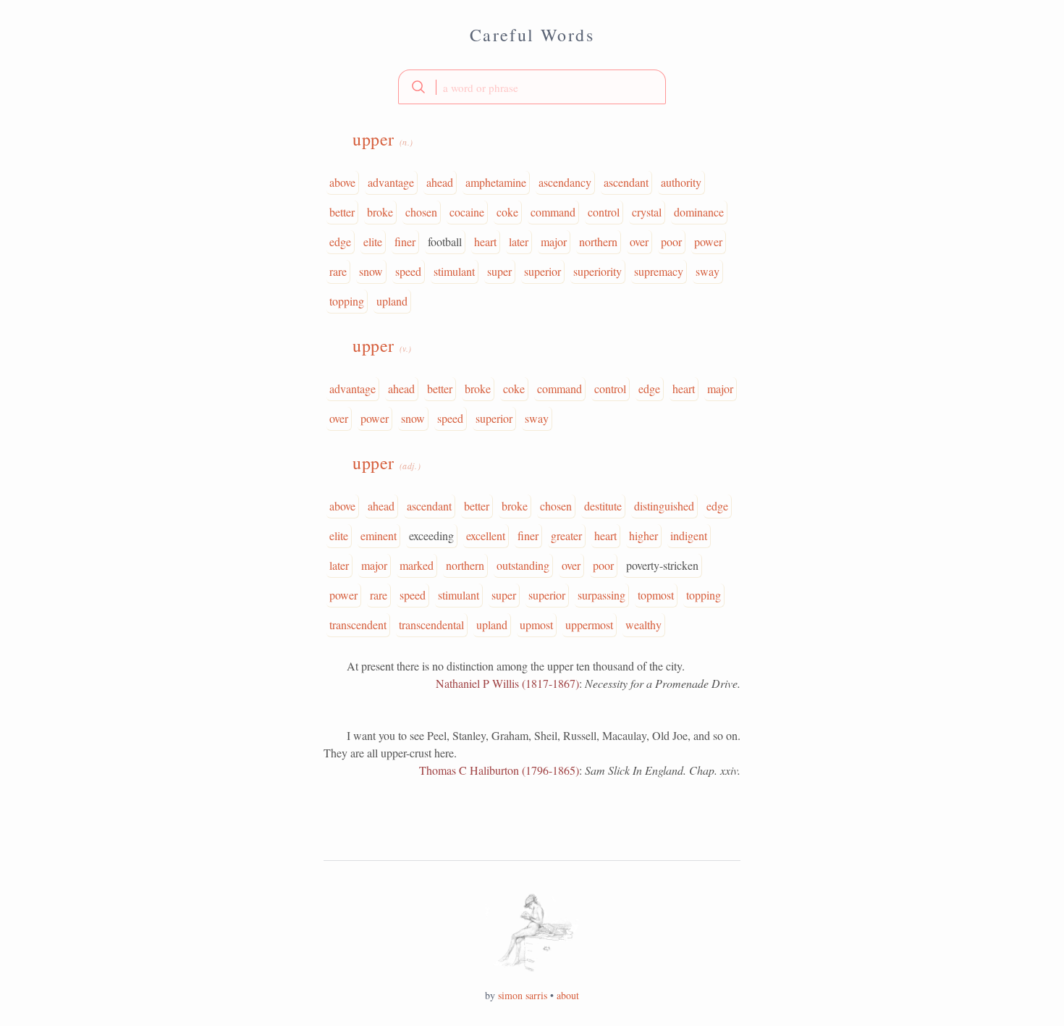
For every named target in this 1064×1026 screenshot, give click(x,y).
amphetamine (495, 182)
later (518, 241)
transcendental (431, 624)
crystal (647, 211)
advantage (391, 182)
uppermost (589, 624)
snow (371, 271)
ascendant (626, 182)
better (342, 211)
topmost (656, 594)
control (604, 211)
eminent (378, 535)
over (639, 241)
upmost (536, 624)
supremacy (658, 271)
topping (346, 300)
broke (380, 211)
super (499, 271)
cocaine (466, 211)
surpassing (601, 594)
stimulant (454, 271)
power (708, 241)
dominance (699, 211)
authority (681, 182)
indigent (688, 535)
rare (338, 271)
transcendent (358, 624)
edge (340, 241)
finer (404, 241)
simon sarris (522, 995)
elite (372, 241)
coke (507, 211)
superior (542, 271)
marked (417, 565)
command (553, 211)
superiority (597, 271)
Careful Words (532, 34)
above (342, 182)
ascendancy (565, 182)
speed (408, 271)
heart (485, 241)
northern (598, 241)
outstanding (523, 565)
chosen (421, 211)
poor (671, 241)
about (568, 995)
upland (392, 300)
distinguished (664, 505)
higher (643, 535)
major (554, 241)
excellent (485, 535)
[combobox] (532, 87)
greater (566, 535)
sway (707, 271)
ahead (439, 182)
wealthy (643, 624)
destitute (603, 505)
